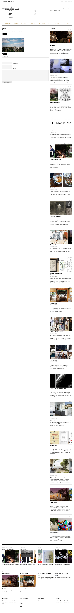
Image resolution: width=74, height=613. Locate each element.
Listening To (41, 23)
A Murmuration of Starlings (56, 74)
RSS (34, 16)
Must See (66, 23)
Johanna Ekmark (54, 474)
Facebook (35, 11)
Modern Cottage (53, 303)
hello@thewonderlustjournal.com (8, 1)
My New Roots (53, 187)
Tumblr (35, 8)
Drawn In (40, 549)
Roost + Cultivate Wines (55, 159)
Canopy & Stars (53, 502)
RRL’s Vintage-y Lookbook (56, 216)
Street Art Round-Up (54, 532)
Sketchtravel (53, 244)
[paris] (13, 51)
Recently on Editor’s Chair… (62, 573)
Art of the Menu (53, 445)
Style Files (16, 23)
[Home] (10, 18)
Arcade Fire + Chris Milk (61, 549)
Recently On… (53, 360)
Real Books (52, 45)
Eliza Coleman (8, 31)
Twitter (35, 13)
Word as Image (53, 130)
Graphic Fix (32, 23)
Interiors (24, 23)
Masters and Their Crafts (68, 143)
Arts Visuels (7, 23)
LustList (49, 23)
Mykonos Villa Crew (54, 417)
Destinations (70, 486)
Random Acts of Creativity (68, 29)
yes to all (70, 344)
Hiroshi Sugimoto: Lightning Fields (58, 388)
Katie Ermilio (23, 549)
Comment (23, 31)
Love (34, 10)
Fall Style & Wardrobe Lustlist (56, 331)
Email (35, 14)
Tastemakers (57, 23)
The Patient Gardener (55, 102)
